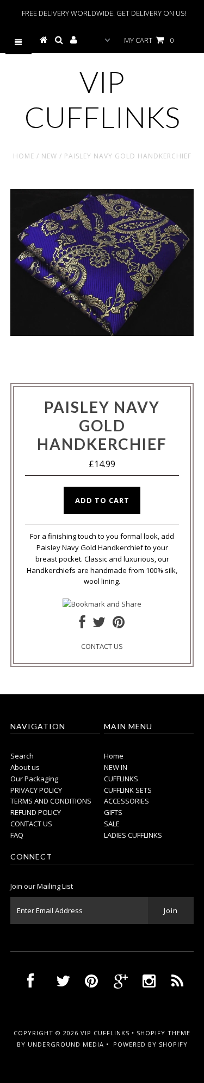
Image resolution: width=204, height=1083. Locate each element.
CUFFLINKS (121, 778)
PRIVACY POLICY (36, 790)
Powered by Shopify (150, 1044)
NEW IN (115, 767)
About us (25, 767)
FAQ (16, 835)
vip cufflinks (102, 99)
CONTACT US (102, 646)
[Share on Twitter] (99, 624)
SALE (112, 824)
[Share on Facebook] (82, 624)
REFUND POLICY (35, 812)
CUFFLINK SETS (128, 790)
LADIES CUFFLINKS (133, 835)
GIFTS (113, 812)
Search (22, 756)
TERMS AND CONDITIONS (50, 801)
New (49, 156)
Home (23, 156)
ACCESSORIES (126, 801)
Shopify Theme (163, 1033)
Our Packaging (34, 778)
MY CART (149, 40)
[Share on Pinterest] (119, 624)
